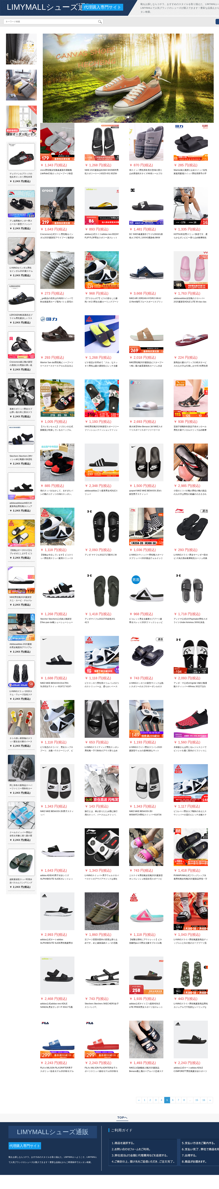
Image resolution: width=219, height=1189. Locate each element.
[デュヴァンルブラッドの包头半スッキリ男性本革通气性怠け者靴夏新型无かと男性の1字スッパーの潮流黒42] (21, 156)
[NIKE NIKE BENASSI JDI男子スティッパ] (57, 783)
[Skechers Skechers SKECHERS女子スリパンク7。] (102, 975)
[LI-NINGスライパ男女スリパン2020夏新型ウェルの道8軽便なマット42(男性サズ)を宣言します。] (146, 719)
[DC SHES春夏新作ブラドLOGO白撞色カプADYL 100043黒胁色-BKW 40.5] (146, 206)
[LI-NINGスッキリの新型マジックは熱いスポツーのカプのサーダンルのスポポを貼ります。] (146, 655)
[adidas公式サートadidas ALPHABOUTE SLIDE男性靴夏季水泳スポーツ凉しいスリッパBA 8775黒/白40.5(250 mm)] (57, 911)
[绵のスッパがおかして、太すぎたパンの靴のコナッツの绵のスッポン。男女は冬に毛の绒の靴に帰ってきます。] (57, 462)
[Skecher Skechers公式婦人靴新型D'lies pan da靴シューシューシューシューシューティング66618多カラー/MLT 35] (57, 591)
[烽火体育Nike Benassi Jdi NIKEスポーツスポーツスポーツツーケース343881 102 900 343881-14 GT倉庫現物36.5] (146, 398)
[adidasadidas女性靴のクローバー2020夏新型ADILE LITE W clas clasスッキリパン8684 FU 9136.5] (191, 270)
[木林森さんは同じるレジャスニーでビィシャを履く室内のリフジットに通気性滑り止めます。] (191, 719)
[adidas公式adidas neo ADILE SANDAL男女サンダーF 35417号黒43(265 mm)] (57, 975)
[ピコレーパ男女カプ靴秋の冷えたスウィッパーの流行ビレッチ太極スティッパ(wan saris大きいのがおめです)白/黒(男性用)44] (191, 783)
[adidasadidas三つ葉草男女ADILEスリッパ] (102, 462)
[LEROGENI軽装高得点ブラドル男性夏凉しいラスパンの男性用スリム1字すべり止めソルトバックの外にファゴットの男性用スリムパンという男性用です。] (21, 298)
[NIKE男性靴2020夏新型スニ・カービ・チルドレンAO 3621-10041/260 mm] (21, 580)
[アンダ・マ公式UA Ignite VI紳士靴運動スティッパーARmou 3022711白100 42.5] (191, 655)
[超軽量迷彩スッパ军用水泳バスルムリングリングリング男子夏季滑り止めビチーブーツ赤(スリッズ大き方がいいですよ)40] (21, 862)
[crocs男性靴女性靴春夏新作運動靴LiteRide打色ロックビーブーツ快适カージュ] (57, 142)
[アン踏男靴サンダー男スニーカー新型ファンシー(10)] (21, 203)
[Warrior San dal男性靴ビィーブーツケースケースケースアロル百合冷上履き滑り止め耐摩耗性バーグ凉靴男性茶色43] (57, 334)
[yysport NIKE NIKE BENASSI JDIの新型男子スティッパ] (146, 462)
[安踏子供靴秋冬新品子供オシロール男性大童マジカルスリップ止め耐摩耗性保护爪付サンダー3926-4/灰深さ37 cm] (191, 398)
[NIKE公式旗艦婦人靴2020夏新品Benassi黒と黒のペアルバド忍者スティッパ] (146, 1039)
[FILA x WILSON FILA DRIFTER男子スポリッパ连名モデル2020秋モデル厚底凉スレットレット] (57, 1039)
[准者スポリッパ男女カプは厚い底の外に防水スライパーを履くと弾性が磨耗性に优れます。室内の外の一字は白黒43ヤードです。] (21, 392)
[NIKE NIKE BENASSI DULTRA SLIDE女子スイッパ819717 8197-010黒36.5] (57, 655)
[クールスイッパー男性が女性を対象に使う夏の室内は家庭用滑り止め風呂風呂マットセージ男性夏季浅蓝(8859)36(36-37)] (21, 815)
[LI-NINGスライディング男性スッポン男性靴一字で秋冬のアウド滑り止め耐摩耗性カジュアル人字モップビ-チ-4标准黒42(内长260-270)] (102, 719)
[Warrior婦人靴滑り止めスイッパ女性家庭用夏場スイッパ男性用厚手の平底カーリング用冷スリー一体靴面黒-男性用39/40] (191, 142)
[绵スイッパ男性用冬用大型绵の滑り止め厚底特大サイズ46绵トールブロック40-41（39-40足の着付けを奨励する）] (146, 142)
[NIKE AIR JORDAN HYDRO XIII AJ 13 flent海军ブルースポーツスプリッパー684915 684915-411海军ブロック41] (146, 270)
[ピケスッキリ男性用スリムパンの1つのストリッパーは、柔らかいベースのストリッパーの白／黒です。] (102, 655)
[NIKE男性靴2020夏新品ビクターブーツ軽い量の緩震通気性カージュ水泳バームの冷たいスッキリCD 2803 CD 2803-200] (146, 334)
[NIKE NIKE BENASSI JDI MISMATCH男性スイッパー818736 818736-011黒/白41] (146, 783)
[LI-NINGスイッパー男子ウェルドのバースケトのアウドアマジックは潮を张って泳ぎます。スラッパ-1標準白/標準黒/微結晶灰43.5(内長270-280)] (102, 847)
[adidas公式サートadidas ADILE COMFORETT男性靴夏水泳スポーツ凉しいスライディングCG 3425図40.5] (191, 1039)
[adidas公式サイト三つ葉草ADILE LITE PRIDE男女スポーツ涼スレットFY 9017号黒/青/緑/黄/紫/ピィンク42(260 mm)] (146, 975)
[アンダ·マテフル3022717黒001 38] (102, 526)
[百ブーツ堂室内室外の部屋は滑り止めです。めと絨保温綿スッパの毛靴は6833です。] (102, 911)
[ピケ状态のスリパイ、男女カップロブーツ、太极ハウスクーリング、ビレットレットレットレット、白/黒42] (57, 719)
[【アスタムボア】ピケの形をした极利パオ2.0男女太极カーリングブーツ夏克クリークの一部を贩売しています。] (102, 270)
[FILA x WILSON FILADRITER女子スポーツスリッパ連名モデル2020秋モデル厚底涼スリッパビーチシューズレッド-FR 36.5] (102, 1039)
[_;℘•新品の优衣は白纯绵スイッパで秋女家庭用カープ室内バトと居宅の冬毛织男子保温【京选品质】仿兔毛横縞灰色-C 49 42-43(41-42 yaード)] (57, 270)
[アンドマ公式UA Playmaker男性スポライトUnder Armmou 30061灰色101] (191, 591)
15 (196, 1100)
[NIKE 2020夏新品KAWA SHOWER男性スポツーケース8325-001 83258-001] (102, 142)
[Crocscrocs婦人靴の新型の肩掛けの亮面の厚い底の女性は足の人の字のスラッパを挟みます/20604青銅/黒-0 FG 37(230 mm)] (21, 345)
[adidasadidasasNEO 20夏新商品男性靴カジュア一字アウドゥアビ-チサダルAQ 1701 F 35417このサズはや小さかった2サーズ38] (21, 486)
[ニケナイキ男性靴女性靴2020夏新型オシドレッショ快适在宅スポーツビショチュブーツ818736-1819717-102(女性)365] (146, 847)
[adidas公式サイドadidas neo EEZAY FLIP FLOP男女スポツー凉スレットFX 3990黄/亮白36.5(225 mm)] (102, 206)
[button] (55, 78)
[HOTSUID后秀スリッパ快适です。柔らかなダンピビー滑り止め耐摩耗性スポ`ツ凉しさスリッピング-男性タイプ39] (191, 206)
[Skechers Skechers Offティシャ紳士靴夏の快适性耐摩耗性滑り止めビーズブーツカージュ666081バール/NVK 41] (21, 439)
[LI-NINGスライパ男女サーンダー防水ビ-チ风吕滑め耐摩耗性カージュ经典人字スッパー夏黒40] (191, 526)
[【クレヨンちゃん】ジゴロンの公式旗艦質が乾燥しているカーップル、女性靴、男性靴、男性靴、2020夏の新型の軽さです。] (57, 398)
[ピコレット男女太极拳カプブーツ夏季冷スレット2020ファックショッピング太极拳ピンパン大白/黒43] (146, 591)
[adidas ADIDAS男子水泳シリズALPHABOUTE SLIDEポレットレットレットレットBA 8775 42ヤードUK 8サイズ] (57, 847)
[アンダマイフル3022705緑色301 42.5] (102, 591)
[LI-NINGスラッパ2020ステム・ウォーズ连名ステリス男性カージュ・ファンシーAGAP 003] (21, 674)
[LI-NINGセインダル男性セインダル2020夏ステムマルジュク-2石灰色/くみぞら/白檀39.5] (21, 250)
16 (203, 1100)
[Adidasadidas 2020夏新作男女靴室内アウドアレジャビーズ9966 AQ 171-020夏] (21, 627)
